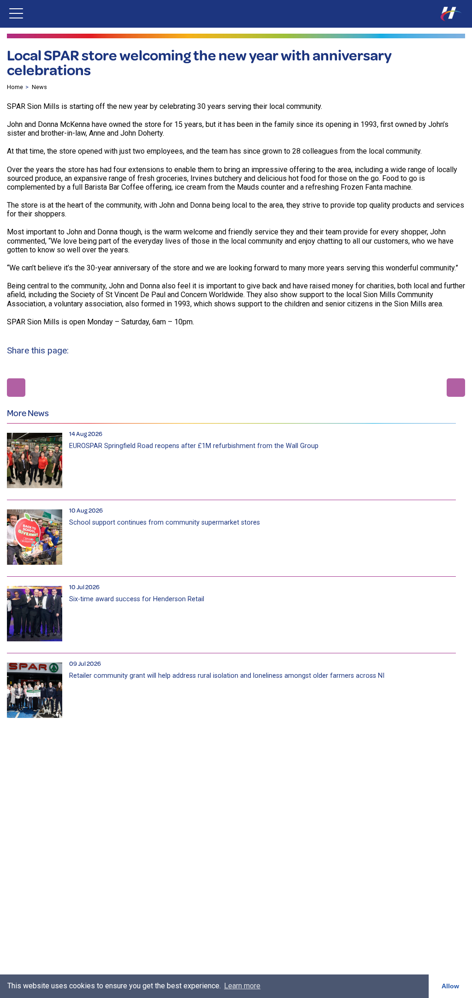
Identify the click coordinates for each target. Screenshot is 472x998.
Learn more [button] (242, 985)
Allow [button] (450, 986)
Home (15, 87)
